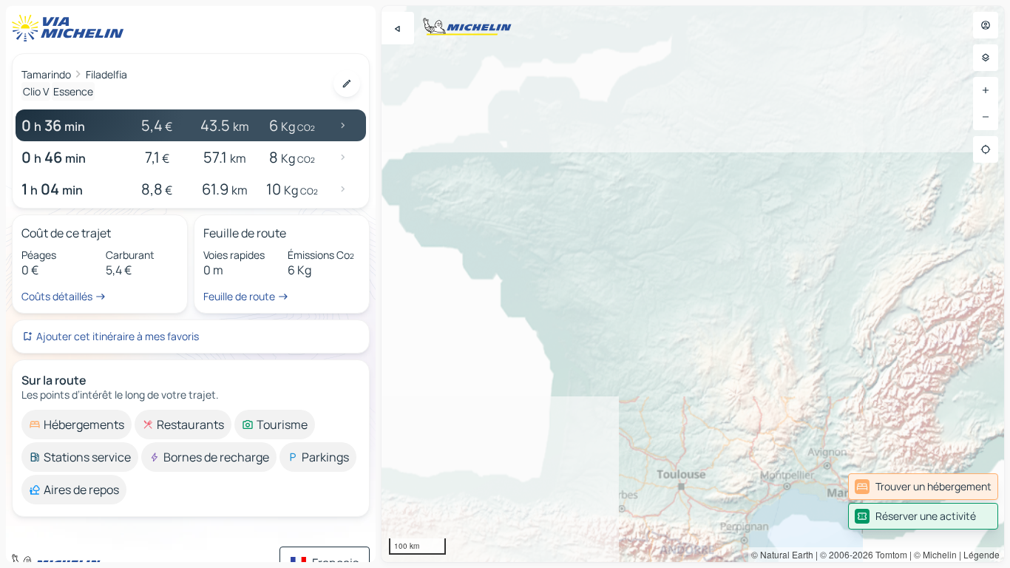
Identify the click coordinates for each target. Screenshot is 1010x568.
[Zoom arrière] (985, 117)
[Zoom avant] (985, 90)
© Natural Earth (782, 554)
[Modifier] (346, 83)
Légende (981, 554)
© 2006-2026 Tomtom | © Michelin (888, 554)
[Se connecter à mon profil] (985, 25)
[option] (76, 424)
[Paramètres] (985, 57)
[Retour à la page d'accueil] (71, 28)
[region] (693, 284)
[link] (923, 486)
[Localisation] (985, 149)
